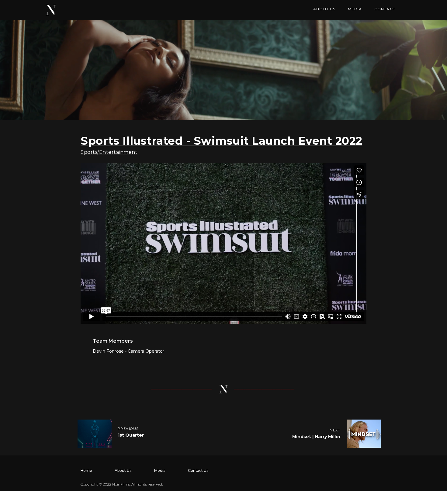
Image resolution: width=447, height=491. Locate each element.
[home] (51, 10)
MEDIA (355, 9)
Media (159, 470)
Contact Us (198, 470)
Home (86, 470)
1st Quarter (131, 435)
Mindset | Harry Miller (316, 436)
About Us (123, 470)
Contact (384, 9)
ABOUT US (324, 9)
